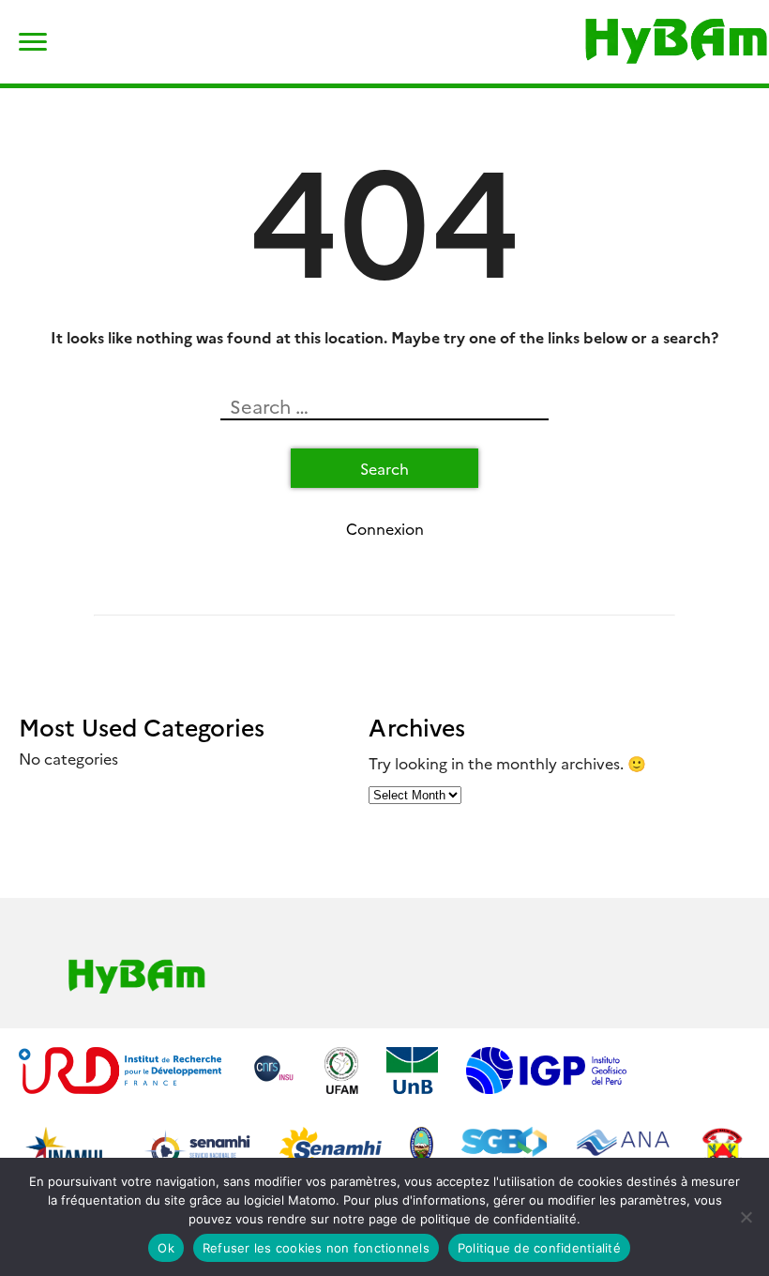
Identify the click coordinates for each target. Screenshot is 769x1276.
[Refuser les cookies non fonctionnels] (745, 1217)
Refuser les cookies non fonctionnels (316, 1247)
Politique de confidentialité (539, 1247)
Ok (166, 1247)
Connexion (385, 528)
